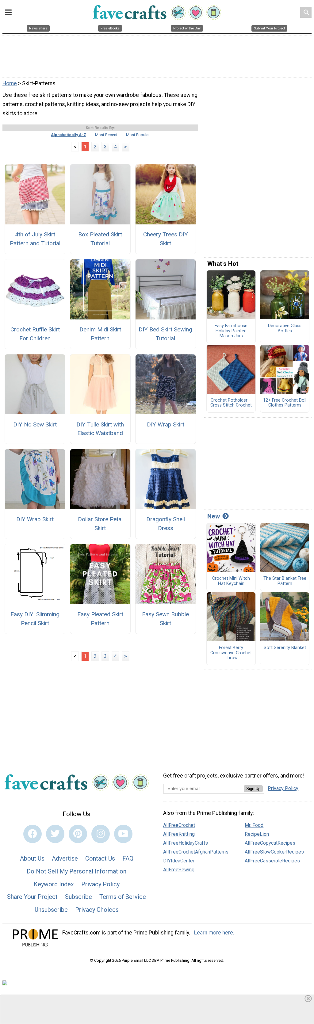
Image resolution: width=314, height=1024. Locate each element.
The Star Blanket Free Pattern (284, 581)
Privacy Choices (97, 909)
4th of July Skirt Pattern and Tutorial (35, 239)
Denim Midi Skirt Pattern (100, 334)
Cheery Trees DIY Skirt (165, 239)
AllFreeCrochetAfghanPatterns (195, 852)
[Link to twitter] (55, 834)
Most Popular (138, 134)
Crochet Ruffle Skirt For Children (35, 334)
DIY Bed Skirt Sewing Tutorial (165, 334)
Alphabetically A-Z (68, 134)
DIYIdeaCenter (178, 861)
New (213, 516)
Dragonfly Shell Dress (165, 524)
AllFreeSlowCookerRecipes (274, 852)
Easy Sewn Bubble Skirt (165, 619)
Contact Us (100, 858)
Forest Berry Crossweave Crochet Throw (231, 652)
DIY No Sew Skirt (35, 424)
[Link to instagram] (100, 834)
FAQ (127, 858)
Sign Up (253, 788)
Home (9, 83)
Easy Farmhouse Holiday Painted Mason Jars (231, 330)
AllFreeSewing (178, 870)
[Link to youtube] (123, 834)
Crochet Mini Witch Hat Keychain (231, 581)
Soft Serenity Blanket (285, 647)
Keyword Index (54, 884)
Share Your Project (32, 896)
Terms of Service (122, 896)
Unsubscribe (51, 909)
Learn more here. (214, 933)
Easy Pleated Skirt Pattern (100, 619)
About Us (32, 858)
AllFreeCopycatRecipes (270, 843)
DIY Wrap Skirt (165, 424)
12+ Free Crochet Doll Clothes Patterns (284, 403)
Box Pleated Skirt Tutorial (100, 239)
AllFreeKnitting (179, 834)
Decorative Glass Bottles (284, 328)
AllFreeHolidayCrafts (185, 843)
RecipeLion (257, 834)
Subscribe (78, 896)
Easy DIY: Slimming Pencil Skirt (34, 619)
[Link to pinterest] (78, 834)
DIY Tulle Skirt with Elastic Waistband (100, 429)
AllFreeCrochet (179, 825)
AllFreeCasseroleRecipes (272, 861)
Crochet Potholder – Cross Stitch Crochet (231, 403)
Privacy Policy (100, 884)
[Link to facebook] (32, 834)
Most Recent (106, 134)
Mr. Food (254, 825)
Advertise (65, 858)
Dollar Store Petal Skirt (100, 524)
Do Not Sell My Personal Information (76, 871)
